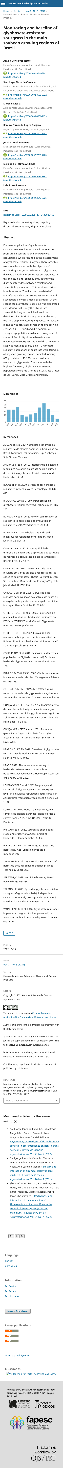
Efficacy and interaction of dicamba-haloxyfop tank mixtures (33, 1171)
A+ (11, 1236)
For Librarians (12, 1296)
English (9, 1260)
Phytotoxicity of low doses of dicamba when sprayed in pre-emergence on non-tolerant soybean (34, 1145)
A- (22, 1236)
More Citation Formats (17, 1100)
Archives (18, 11)
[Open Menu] (3, 3)
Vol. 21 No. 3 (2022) (35, 11)
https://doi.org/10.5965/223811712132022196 (28, 214)
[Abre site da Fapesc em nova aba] (31, 1431)
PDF (10, 933)
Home (6, 11)
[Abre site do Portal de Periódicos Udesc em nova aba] (31, 1409)
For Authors (11, 1291)
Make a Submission (17, 1311)
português (11, 1265)
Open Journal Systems (17, 1355)
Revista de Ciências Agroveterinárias (28, 3)
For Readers (11, 1286)
